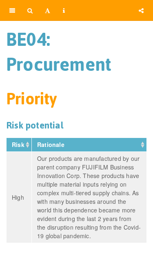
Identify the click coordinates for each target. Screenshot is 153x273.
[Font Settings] (47, 10)
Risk (19, 144)
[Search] (30, 10)
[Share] (141, 10)
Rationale (51, 144)
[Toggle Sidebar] (12, 10)
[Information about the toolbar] (64, 10)
